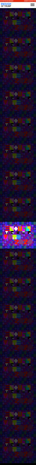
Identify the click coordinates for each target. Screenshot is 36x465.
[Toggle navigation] (32, 5)
